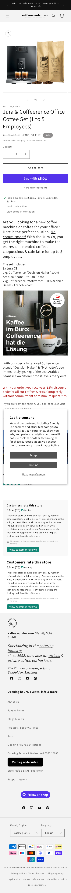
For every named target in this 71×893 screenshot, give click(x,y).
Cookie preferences (37, 885)
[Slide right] (44, 99)
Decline (33, 465)
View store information (21, 211)
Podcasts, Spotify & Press (23, 727)
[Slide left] (27, 99)
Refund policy (60, 867)
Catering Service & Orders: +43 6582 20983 (33, 753)
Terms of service (36, 873)
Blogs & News (16, 719)
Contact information (33, 879)
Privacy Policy (50, 445)
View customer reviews (23, 549)
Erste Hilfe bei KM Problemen (25, 770)
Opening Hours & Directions (24, 744)
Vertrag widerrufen (25, 762)
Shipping (21, 140)
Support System (17, 779)
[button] (7, 16)
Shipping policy (56, 873)
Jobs (10, 736)
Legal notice (14, 879)
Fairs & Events (16, 710)
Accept (34, 455)
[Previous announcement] (7, 5)
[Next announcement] (64, 5)
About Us (13, 702)
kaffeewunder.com (21, 867)
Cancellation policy (57, 879)
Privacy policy (18, 873)
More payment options (35, 187)
